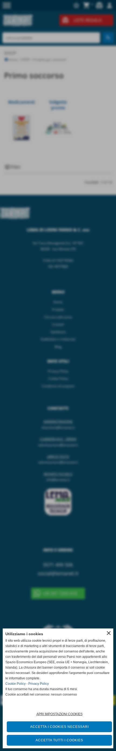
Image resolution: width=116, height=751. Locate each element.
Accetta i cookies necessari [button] (59, 727)
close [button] (108, 633)
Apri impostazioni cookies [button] (59, 714)
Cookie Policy (15, 684)
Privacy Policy (38, 684)
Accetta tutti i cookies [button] (59, 740)
